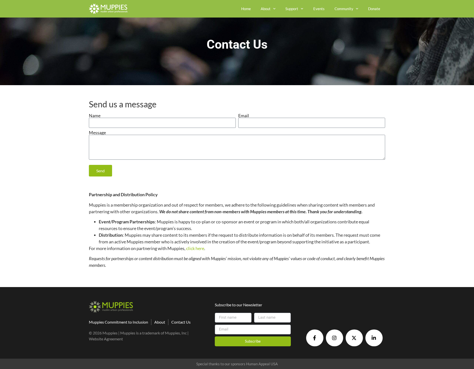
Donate (374, 8)
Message (97, 132)
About (266, 8)
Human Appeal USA (262, 364)
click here (195, 248)
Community (344, 8)
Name (94, 115)
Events (319, 8)
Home (246, 8)
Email (243, 115)
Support (291, 8)
